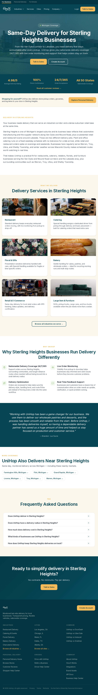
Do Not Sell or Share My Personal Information (66, 688)
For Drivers (33, 2)
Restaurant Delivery (10, 629)
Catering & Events (10, 633)
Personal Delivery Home (12, 659)
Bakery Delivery (9, 641)
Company (56, 9)
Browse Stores (8, 663)
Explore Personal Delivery (82, 100)
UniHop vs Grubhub (74, 641)
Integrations (71, 667)
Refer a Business (41, 663)
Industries (18, 9)
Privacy (32, 688)
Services (30, 9)
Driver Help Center (42, 667)
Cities (39, 9)
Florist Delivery (9, 637)
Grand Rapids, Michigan (65, 472)
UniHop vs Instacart (74, 637)
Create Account (58, 62)
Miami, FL (38, 637)
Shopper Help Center (11, 671)
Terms (39, 688)
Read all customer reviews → (49, 88)
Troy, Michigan (33, 478)
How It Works (71, 663)
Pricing (46, 9)
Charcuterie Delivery (11, 645)
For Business (6, 2)
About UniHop (71, 659)
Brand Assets (71, 671)
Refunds (46, 688)
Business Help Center (74, 678)
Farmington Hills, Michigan (16, 472)
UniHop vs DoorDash (74, 629)
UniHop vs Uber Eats (74, 633)
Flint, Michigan (41, 472)
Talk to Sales (87, 9)
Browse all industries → (12, 649)
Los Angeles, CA (41, 629)
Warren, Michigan (54, 478)
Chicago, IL (39, 633)
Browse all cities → (42, 649)
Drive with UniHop (42, 659)
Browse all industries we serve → (49, 324)
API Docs (69, 674)
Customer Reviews (10, 667)
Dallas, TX (39, 641)
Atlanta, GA (39, 645)
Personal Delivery (20, 2)
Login (77, 9)
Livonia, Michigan (12, 478)
